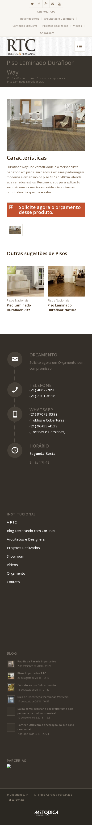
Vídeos (77, 25)
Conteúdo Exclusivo (25, 25)
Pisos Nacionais (18, 300)
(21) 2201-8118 (42, 395)
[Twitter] (32, 4)
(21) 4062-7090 (46, 11)
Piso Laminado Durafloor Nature (62, 307)
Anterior (14, 285)
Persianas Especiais (51, 78)
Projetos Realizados (55, 25)
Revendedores (29, 18)
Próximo (78, 285)
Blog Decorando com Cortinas (31, 530)
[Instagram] (53, 4)
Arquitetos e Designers (59, 18)
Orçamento (43, 355)
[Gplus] (46, 4)
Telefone (40, 385)
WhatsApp (41, 409)
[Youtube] (59, 4)
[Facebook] (39, 4)
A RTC (12, 522)
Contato (13, 581)
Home (31, 78)
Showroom (47, 33)
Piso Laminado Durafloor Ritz (19, 307)
